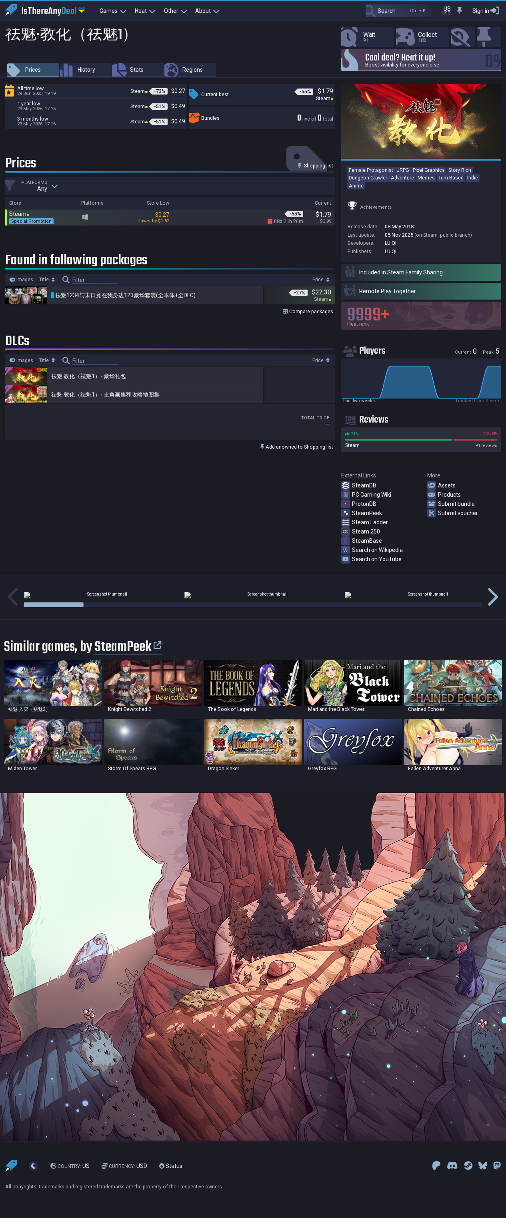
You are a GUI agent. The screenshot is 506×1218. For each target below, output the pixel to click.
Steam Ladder (370, 522)
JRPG (403, 170)
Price (318, 279)
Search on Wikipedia (377, 550)
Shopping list (318, 166)
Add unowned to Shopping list (298, 447)
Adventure (402, 178)
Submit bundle (456, 504)
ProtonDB (364, 504)
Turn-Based (451, 178)
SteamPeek (367, 513)
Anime (356, 186)
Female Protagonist (371, 170)
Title (44, 279)
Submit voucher (458, 513)
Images (24, 279)
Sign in (480, 11)
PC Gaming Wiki (371, 494)
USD (128, 1166)
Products (449, 494)
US (74, 1166)
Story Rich (459, 170)
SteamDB (364, 485)
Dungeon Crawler (368, 178)
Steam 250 (366, 531)
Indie (472, 178)
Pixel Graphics (429, 170)
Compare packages (310, 311)
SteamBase (367, 541)
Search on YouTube (377, 559)
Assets (447, 485)
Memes (426, 178)
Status (173, 1166)
